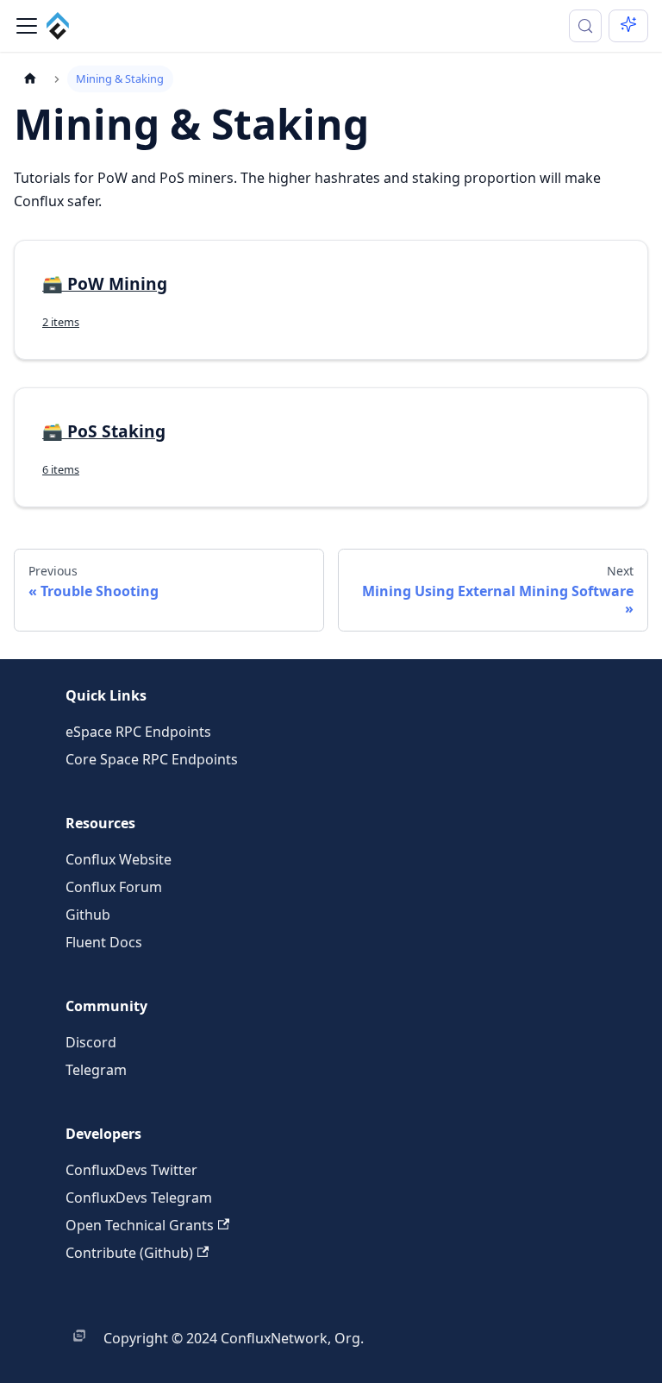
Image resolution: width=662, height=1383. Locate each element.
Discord (91, 1042)
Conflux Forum (114, 886)
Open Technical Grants (140, 1225)
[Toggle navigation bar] (27, 26)
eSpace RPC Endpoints (138, 731)
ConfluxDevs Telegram (139, 1197)
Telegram (96, 1069)
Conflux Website (119, 859)
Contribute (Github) (129, 1252)
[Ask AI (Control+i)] (628, 25)
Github (88, 914)
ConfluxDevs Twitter (131, 1169)
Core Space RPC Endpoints (152, 759)
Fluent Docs (104, 942)
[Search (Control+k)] (585, 25)
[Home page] (30, 79)
